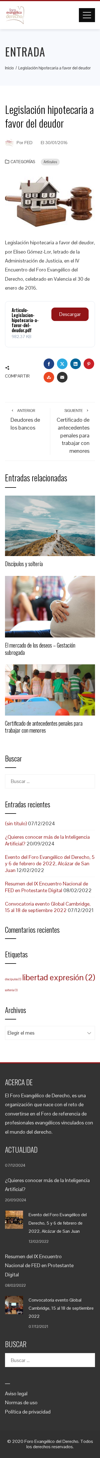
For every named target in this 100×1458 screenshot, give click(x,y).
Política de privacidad (28, 1411)
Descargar (70, 314)
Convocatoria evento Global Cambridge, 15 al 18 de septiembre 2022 (48, 907)
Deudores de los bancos (25, 419)
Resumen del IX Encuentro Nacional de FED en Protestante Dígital (46, 886)
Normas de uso (21, 1402)
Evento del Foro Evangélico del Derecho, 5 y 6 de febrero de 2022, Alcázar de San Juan (49, 863)
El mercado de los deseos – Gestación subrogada (40, 649)
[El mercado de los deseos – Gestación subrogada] (50, 606)
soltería (11, 990)
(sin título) (16, 823)
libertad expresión (58, 977)
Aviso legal (16, 1393)
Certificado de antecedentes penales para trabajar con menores (73, 431)
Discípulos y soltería (24, 563)
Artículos (50, 162)
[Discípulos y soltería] (50, 525)
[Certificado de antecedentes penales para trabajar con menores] (50, 689)
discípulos (13, 979)
